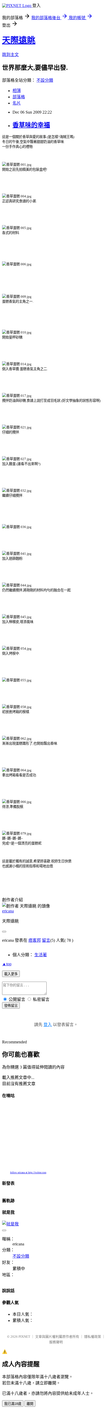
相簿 (17, 90)
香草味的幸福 (31, 125)
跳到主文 (10, 54)
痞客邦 (34, 940)
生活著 (40, 955)
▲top (6, 964)
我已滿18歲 (12, 1404)
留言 (46, 940)
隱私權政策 (92, 1337)
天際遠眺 (18, 40)
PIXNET (24, 1337)
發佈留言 (11, 1006)
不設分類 (44, 80)
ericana (8, 911)
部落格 (19, 97)
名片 (17, 103)
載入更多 (11, 974)
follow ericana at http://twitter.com (28, 1172)
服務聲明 (56, 1342)
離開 (30, 1404)
